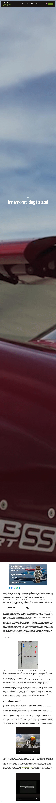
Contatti (51, 4)
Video (37, 3)
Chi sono (24, 3)
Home (19, 3)
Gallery (32, 3)
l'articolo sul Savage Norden (27, 767)
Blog (28, 3)
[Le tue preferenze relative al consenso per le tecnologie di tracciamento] (2, 801)
